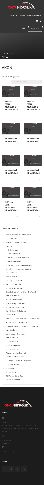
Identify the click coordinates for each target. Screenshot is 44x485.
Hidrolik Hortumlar (12, 296)
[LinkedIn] (40, 21)
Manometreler (11, 315)
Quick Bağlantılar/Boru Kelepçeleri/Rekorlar (21, 292)
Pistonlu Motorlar (14, 345)
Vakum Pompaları (14, 261)
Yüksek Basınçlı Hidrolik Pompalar (20, 265)
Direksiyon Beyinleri (13, 380)
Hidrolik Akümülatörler (14, 299)
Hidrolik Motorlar (12, 338)
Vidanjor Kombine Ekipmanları (16, 353)
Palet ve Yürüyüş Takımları (15, 303)
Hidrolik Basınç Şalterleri (14, 288)
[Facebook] (34, 21)
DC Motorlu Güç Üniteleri (15, 376)
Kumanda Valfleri (12, 238)
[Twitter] (37, 21)
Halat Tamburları (12, 330)
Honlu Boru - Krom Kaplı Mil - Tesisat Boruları (22, 319)
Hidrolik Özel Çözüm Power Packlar (18, 235)
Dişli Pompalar (13, 250)
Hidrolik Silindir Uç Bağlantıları (16, 311)
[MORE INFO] (17, 116)
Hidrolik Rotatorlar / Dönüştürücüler (19, 269)
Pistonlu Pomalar (14, 254)
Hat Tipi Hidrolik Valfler (14, 284)
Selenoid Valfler (11, 273)
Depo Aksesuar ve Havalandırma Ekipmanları (22, 326)
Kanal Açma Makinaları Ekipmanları (18, 361)
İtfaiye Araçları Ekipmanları (15, 334)
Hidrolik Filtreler (11, 277)
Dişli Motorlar (13, 341)
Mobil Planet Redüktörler (15, 357)
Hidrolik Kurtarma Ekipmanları (16, 322)
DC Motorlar (10, 368)
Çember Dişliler (11, 372)
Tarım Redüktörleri (12, 364)
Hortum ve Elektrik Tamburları (16, 242)
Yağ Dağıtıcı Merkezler (14, 280)
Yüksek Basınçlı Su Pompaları (18, 257)
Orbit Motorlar (13, 349)
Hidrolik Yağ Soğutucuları (15, 307)
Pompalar (9, 246)
